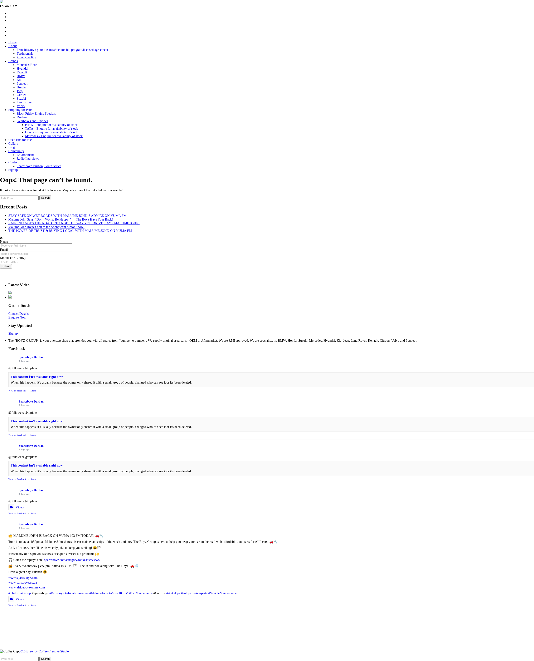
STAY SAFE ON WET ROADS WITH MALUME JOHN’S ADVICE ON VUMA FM (67, 215)
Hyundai (22, 68)
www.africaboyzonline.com (26, 587)
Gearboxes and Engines (32, 121)
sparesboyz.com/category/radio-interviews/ (72, 560)
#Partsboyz (56, 593)
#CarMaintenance (140, 593)
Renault (22, 72)
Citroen (21, 95)
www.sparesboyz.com (23, 577)
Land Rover (25, 102)
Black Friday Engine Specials (36, 113)
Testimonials (25, 53)
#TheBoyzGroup (19, 593)
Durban (22, 117)
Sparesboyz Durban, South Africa (39, 166)
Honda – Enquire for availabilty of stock (51, 132)
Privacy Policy (26, 57)
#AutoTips (173, 593)
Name (4, 241)
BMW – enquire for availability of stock (51, 125)
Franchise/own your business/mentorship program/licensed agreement (62, 49)
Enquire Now (17, 317)
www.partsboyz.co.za (22, 582)
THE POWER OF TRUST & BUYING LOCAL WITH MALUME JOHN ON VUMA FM (70, 230)
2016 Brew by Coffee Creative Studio (44, 651)
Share (33, 390)
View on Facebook (17, 390)
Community (16, 151)
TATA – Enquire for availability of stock (51, 128)
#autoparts (188, 593)
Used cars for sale (20, 140)
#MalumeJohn (98, 593)
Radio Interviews (28, 158)
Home (12, 42)
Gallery (13, 143)
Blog (11, 147)
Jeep (20, 91)
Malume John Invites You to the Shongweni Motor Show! (46, 227)
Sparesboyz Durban (31, 357)
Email (4, 249)
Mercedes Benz (27, 64)
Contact (13, 162)
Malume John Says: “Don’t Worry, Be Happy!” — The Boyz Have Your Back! (60, 219)
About (12, 46)
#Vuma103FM (118, 593)
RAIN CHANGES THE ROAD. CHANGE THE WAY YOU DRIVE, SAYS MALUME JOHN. (74, 223)
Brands (13, 61)
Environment (25, 155)
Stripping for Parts (20, 110)
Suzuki (21, 98)
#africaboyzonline (76, 593)
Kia (19, 80)
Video (20, 507)
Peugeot (22, 83)
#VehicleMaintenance (222, 593)
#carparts (201, 593)
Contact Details (18, 313)
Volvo (21, 106)
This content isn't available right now (37, 377)
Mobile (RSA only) (12, 258)
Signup (13, 170)
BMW (21, 76)
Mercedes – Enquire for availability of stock (54, 136)
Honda (21, 87)
